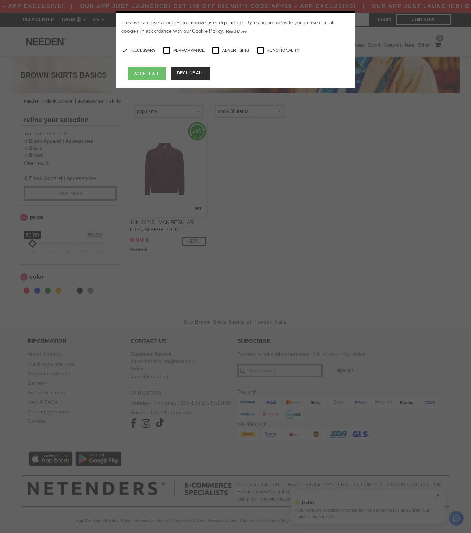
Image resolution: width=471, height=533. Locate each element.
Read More (236, 31)
